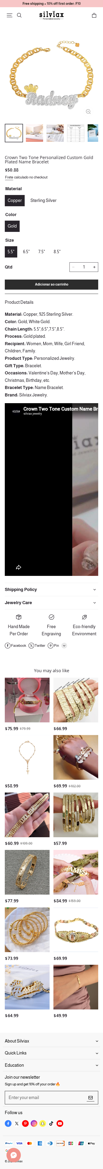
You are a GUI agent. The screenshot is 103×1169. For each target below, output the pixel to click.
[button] (9, 15)
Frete (9, 177)
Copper (15, 200)
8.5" (57, 251)
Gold (12, 226)
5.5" (11, 251)
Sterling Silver (43, 200)
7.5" (41, 251)
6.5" (26, 251)
